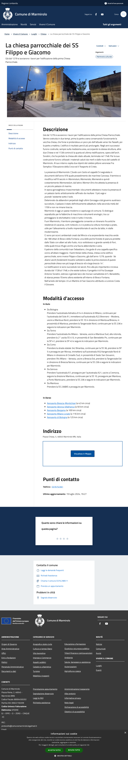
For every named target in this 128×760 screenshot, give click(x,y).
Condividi (100, 45)
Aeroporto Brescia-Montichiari (61, 403)
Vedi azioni (113, 45)
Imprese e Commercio (42, 657)
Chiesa (43, 33)
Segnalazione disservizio (43, 693)
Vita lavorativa (39, 653)
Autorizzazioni (70, 666)
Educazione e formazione (75, 644)
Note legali (69, 702)
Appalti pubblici (39, 662)
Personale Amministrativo (13, 666)
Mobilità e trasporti (41, 675)
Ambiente (68, 657)
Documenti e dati (9, 671)
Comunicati (101, 648)
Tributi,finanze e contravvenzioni (78, 653)
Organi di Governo (9, 644)
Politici (4, 662)
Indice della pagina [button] (15, 125)
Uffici (4, 653)
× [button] (125, 733)
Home (7, 33)
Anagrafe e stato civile (42, 644)
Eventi (99, 670)
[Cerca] (123, 14)
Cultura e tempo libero (42, 648)
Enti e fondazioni (9, 657)
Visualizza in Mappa (82, 453)
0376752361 (57, 486)
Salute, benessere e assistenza (77, 662)
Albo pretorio (70, 693)
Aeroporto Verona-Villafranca (60, 406)
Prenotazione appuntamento (45, 689)
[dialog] (64, 745)
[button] (64, 755)
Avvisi (98, 653)
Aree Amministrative (10, 648)
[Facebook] (95, 14)
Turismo (36, 671)
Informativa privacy (72, 698)
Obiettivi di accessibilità (74, 711)
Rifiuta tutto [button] (74, 750)
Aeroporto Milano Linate (58, 413)
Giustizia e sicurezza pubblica (76, 648)
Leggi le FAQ (38, 698)
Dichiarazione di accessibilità (76, 707)
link (88, 745)
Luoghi (34, 33)
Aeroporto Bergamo (56, 410)
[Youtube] (101, 14)
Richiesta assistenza (41, 702)
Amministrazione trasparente (77, 689)
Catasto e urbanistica (42, 666)
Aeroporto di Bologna (57, 417)
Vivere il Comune (20, 33)
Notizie (99, 644)
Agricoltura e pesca (72, 671)
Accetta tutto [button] (54, 750)
